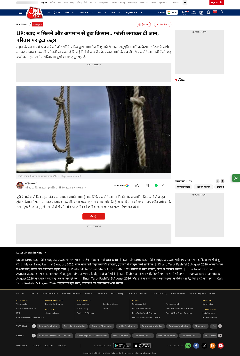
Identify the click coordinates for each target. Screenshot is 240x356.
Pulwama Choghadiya (152, 326)
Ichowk (49, 345)
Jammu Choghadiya (48, 326)
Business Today (118, 2)
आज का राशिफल (203, 187)
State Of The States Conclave (179, 313)
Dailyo (36, 345)
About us (20, 293)
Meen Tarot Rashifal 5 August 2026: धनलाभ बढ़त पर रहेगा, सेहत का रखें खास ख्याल (68, 260)
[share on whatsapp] (236, 178)
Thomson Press (52, 313)
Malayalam (104, 2)
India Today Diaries (54, 304)
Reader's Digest (110, 304)
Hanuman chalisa (190, 335)
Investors (89, 293)
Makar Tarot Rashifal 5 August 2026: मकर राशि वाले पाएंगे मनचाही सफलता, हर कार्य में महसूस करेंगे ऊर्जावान (90, 264)
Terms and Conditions (137, 293)
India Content (208, 313)
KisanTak (176, 2)
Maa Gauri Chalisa (166, 335)
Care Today (207, 304)
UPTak (153, 2)
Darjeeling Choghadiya (74, 326)
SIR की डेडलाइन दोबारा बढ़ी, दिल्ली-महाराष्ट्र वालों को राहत (154, 274)
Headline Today (209, 317)
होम (48, 12)
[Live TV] (215, 12)
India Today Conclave (142, 308)
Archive (62, 345)
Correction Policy (159, 293)
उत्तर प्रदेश (37, 24)
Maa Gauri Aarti (120, 335)
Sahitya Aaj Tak (139, 304)
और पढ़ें (93, 216)
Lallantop (132, 2)
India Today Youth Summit (144, 313)
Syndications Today (148, 353)
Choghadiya (200, 326)
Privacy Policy (117, 293)
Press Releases (178, 293)
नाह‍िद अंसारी (31, 183)
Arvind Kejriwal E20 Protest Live (92, 335)
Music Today (82, 308)
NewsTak (144, 2)
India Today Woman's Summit (179, 308)
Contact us (33, 293)
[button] (222, 181)
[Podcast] (201, 13)
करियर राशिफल (183, 187)
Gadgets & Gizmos (85, 313)
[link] (220, 2)
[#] (156, 186)
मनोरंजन (84, 12)
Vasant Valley (22, 304)
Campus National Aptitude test (30, 317)
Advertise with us (50, 293)
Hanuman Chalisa (143, 335)
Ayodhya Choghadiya (178, 326)
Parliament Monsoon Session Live (55, 335)
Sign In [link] (214, 2)
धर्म (99, 12)
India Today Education (26, 308)
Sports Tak (164, 2)
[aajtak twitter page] (204, 346)
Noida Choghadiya (127, 326)
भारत (67, 12)
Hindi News (21, 24)
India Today (69, 2)
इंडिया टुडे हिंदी (82, 2)
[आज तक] (35, 13)
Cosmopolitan (83, 304)
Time (105, 308)
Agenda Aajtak (172, 304)
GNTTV (93, 2)
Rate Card (102, 293)
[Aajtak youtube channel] (221, 346)
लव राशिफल (222, 187)
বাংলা (59, 2)
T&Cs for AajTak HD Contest (202, 293)
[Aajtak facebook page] (196, 346)
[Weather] (194, 12)
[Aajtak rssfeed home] (213, 346)
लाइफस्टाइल (131, 12)
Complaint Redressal (71, 293)
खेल (113, 12)
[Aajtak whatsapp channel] (188, 345)
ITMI (18, 313)
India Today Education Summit (146, 317)
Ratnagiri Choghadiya (102, 326)
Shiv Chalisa (210, 335)
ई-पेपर (52, 2)
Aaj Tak (44, 2)
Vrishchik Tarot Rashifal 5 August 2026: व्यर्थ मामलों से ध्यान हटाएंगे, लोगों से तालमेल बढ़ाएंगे (128, 269)
